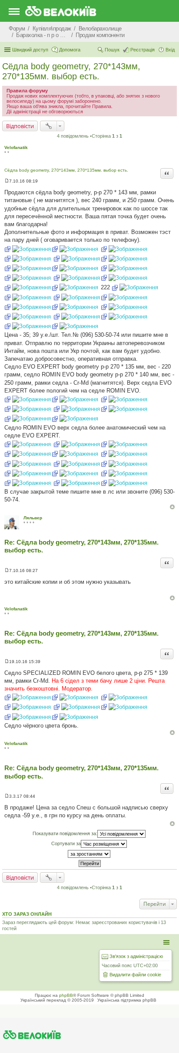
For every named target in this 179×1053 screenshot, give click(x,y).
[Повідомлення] (6, 181)
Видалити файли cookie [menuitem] (135, 974)
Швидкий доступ (30, 49)
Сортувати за (66, 843)
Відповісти (20, 126)
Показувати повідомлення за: (65, 833)
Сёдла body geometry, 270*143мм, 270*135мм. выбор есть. (71, 71)
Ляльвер (32, 517)
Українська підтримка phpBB (126, 1000)
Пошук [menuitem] (112, 49)
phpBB (66, 995)
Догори (172, 506)
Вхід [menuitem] (170, 49)
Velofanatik (16, 147)
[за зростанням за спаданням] (89, 854)
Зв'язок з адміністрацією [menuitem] (136, 956)
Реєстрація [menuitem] (142, 49)
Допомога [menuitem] (69, 49)
